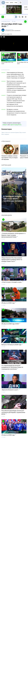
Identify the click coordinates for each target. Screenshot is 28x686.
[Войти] (22, 17)
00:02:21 (3, 81)
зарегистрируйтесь (15, 124)
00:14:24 (3, 109)
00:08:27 (3, 95)
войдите (5, 124)
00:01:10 (3, 72)
